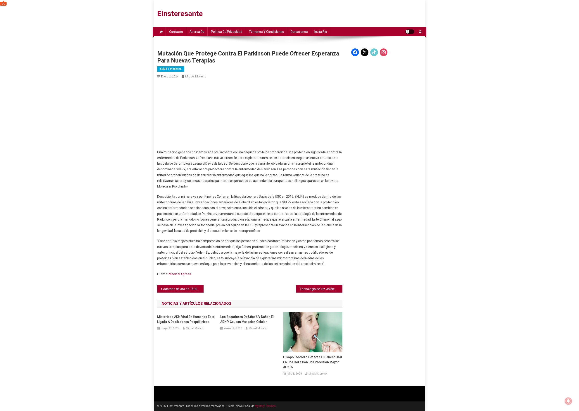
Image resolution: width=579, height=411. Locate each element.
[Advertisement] (249, 114)
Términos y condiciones (266, 32)
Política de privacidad (226, 32)
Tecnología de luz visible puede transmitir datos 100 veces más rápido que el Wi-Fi (321, 289)
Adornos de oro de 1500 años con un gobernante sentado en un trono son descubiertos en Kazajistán (183, 289)
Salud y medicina (171, 68)
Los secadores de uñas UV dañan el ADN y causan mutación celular (247, 319)
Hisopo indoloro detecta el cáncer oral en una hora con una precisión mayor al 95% (312, 362)
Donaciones (299, 32)
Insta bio (320, 32)
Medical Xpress (180, 274)
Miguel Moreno (195, 76)
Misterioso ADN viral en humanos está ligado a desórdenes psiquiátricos (186, 319)
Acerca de (197, 32)
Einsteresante (180, 13)
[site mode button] (409, 31)
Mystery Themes (265, 406)
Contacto (176, 32)
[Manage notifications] (568, 401)
